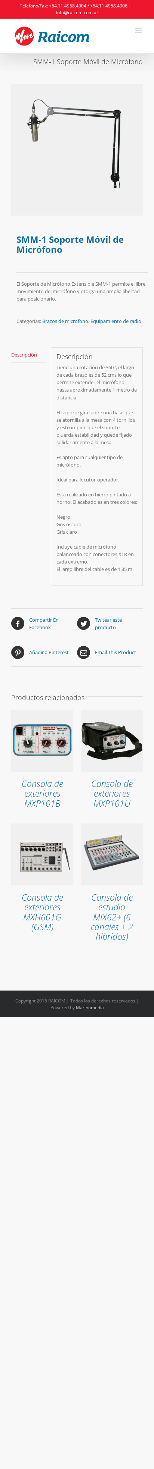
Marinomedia (90, 1007)
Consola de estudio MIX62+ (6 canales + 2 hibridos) (112, 917)
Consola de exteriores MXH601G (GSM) (42, 912)
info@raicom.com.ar (77, 12)
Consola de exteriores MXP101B (42, 793)
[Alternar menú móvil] (139, 30)
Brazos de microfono (65, 321)
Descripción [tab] (24, 354)
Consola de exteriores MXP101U (112, 793)
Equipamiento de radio (115, 321)
